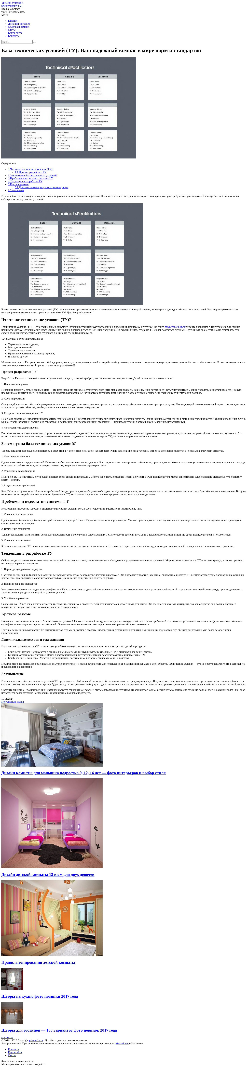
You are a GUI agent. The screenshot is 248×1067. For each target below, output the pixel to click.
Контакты (13, 35)
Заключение (16, 190)
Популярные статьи (12, 701)
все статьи (7, 1037)
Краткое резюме (18, 184)
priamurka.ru (36, 1040)
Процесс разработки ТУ (30, 172)
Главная (12, 20)
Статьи (12, 29)
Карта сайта (15, 32)
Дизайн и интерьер (19, 23)
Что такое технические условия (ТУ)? (30, 169)
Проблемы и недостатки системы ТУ (30, 178)
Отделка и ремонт (18, 26)
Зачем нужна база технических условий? (32, 175)
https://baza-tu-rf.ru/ (175, 326)
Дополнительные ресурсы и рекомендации (41, 187)
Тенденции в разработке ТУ (25, 181)
